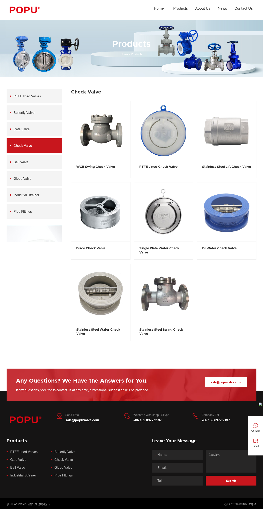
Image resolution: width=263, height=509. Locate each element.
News (222, 8)
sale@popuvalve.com (226, 382)
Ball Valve (21, 162)
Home (159, 8)
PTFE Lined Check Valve (158, 166)
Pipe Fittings (23, 211)
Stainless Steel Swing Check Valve (161, 331)
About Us (202, 8)
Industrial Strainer (26, 195)
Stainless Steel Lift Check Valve (226, 166)
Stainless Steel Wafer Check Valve (98, 331)
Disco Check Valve (90, 248)
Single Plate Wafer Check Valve (159, 250)
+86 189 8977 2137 (147, 420)
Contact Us (243, 8)
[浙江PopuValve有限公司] (25, 9)
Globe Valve (22, 178)
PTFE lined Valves (27, 96)
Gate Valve (22, 129)
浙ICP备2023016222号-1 (240, 504)
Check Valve (23, 145)
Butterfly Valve (24, 112)
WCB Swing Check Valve (95, 166)
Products (180, 8)
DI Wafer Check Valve (219, 248)
